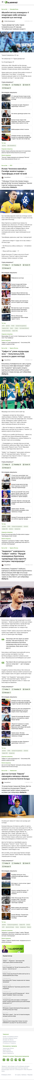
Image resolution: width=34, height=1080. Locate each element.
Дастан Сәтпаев (10, 927)
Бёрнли (29, 927)
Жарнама (29, 1074)
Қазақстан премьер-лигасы (10, 1036)
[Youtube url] (12, 1060)
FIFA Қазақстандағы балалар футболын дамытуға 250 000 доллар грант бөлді (16, 1008)
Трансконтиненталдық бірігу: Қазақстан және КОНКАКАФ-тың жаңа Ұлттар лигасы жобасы (15, 1021)
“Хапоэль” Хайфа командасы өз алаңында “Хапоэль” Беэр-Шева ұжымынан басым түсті (15, 158)
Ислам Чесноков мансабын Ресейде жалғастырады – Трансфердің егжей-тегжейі (16, 535)
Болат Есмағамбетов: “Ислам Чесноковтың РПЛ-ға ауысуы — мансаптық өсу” (16, 968)
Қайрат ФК (4, 529)
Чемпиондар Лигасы (8, 1048)
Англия (28, 924)
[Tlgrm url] (20, 1060)
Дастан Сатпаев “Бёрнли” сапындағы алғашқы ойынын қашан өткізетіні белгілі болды (16, 765)
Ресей (12, 325)
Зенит (11, 328)
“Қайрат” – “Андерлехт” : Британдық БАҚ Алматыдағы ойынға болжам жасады (13, 961)
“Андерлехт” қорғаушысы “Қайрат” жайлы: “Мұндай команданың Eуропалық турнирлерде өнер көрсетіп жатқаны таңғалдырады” (15, 542)
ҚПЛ (3, 325)
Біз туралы (18, 1074)
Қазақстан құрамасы (21, 325)
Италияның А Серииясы (9, 1043)
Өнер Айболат (7, 177)
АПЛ (3, 927)
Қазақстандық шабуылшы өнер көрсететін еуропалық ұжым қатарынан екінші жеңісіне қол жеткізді (16, 151)
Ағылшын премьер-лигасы (10, 1038)
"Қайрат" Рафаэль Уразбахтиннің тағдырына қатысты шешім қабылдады (16, 941)
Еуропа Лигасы (7, 1050)
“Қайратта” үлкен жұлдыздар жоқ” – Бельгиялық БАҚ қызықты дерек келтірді (16, 343)
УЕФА (9, 526)
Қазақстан (17, 529)
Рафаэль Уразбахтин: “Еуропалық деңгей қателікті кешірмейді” (16, 987)
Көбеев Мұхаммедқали (9, 21)
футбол (4, 145)
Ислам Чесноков (6, 330)
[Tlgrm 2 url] (24, 1060)
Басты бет (4, 9)
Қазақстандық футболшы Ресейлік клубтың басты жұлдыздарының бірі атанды (16, 974)
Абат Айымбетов (12, 145)
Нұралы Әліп (5, 328)
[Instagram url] (8, 1060)
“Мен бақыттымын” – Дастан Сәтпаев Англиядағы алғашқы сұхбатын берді (16, 1015)
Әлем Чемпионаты (8, 1051)
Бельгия (26, 526)
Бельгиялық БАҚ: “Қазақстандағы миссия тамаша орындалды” (16, 981)
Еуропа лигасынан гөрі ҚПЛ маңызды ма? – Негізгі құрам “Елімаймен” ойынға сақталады (16, 994)
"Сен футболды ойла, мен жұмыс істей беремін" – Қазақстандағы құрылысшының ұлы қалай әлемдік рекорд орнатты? (16, 1001)
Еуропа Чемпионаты (8, 1053)
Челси (17, 927)
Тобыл (16, 328)
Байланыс (24, 1074)
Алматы (11, 529)
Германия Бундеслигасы (9, 1041)
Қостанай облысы (24, 328)
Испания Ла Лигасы (8, 1040)
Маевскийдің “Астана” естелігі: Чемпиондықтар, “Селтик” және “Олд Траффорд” (17, 337)
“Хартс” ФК (14, 330)
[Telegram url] (16, 1060)
